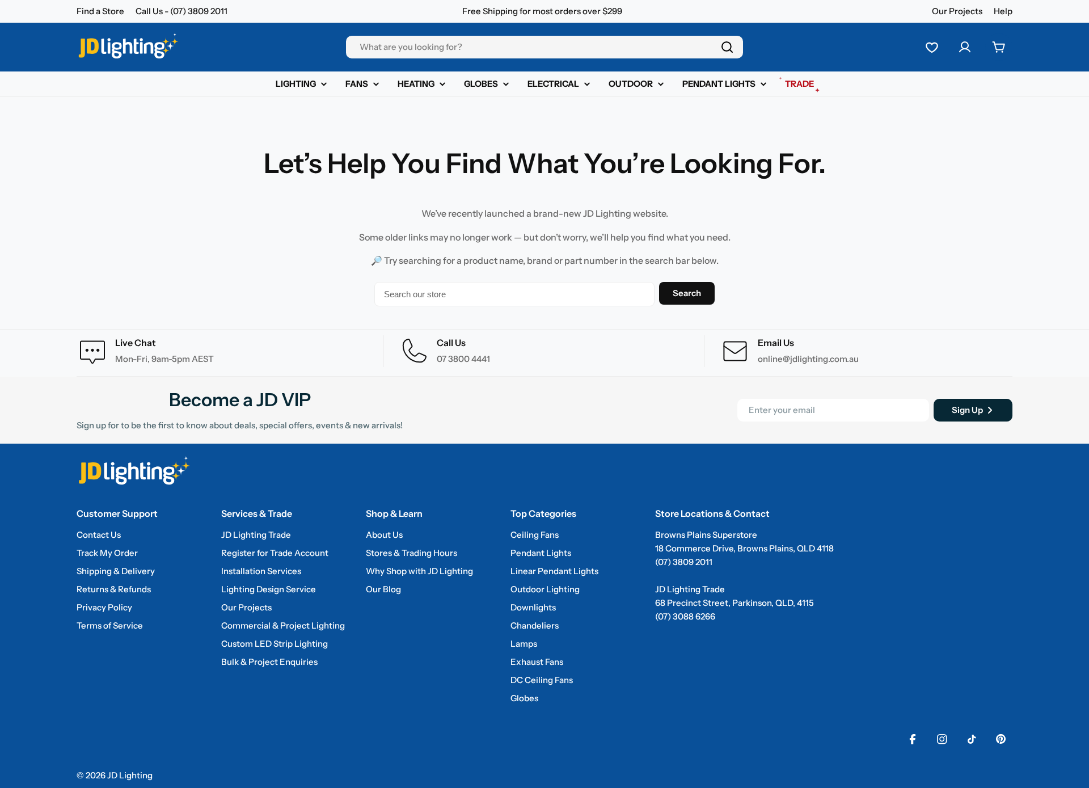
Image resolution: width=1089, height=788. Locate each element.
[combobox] (544, 47)
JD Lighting (130, 775)
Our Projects (957, 11)
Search (687, 293)
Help (1003, 11)
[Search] (727, 47)
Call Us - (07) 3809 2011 (181, 11)
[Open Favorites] (931, 47)
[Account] (965, 47)
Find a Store (100, 11)
